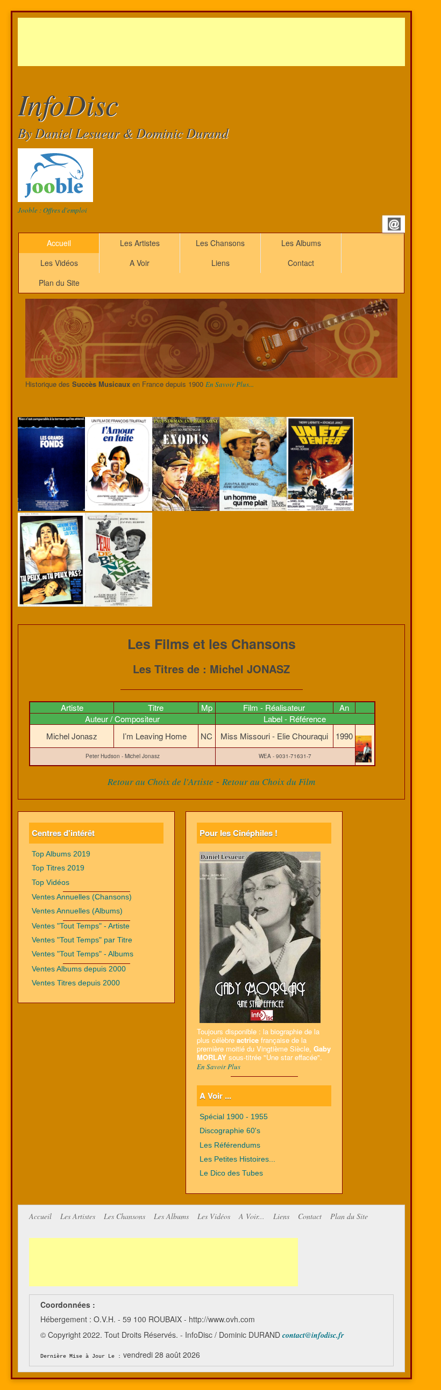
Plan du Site (59, 282)
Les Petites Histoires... (237, 1159)
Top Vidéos (50, 882)
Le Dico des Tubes (231, 1173)
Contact (301, 262)
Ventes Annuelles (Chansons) (82, 897)
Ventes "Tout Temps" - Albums (82, 954)
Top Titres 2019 (58, 868)
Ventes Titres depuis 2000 (76, 983)
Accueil (59, 242)
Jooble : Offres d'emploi (52, 210)
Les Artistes (140, 242)
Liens (220, 262)
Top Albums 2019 (61, 854)
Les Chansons (220, 242)
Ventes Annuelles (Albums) (77, 911)
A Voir (140, 262)
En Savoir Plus (218, 1066)
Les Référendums (230, 1145)
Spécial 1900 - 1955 (234, 1117)
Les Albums (301, 242)
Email (394, 224)
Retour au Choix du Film (268, 781)
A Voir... (252, 1216)
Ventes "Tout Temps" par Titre (82, 940)
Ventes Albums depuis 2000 (79, 969)
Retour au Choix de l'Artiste (161, 781)
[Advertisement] (213, 42)
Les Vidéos (59, 262)
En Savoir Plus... (229, 384)
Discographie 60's (230, 1131)
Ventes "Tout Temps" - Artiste (81, 926)
